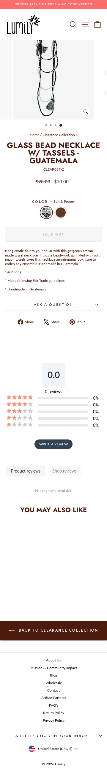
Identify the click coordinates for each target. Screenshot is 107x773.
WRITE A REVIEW (53, 444)
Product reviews (25, 470)
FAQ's (53, 705)
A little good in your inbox (52, 735)
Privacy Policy (53, 720)
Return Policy (53, 712)
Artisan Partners (53, 697)
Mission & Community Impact (53, 668)
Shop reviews (64, 470)
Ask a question (53, 304)
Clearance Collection (59, 135)
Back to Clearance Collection (57, 630)
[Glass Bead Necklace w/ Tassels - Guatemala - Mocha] (27, 587)
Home (34, 135)
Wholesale (53, 683)
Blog (53, 675)
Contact (53, 690)
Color (53, 202)
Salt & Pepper (46, 212)
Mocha (61, 212)
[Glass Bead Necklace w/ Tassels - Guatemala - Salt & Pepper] (20, 587)
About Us (53, 660)
